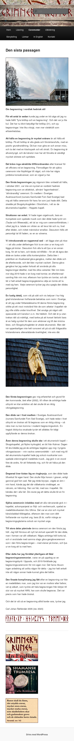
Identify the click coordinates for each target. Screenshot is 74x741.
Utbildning (50, 29)
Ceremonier (34, 29)
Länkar (25, 36)
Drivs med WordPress (37, 734)
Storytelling (11, 36)
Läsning (20, 29)
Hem (8, 29)
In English (38, 36)
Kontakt (51, 36)
